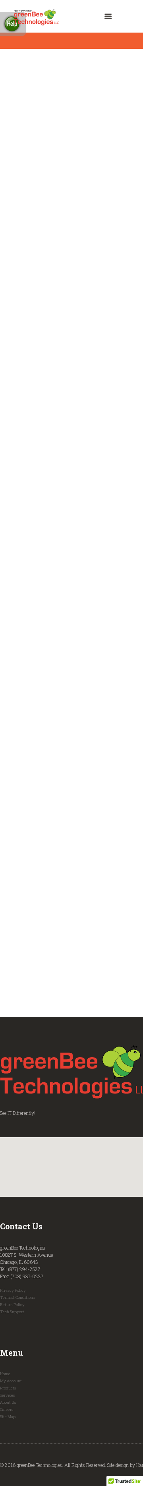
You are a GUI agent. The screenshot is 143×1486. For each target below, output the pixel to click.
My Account (11, 1380)
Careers (6, 1409)
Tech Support (12, 1311)
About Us (8, 1402)
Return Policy (12, 1304)
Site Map (7, 1416)
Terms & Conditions (17, 1297)
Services (7, 1395)
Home (5, 1373)
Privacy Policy (13, 1290)
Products (8, 1388)
